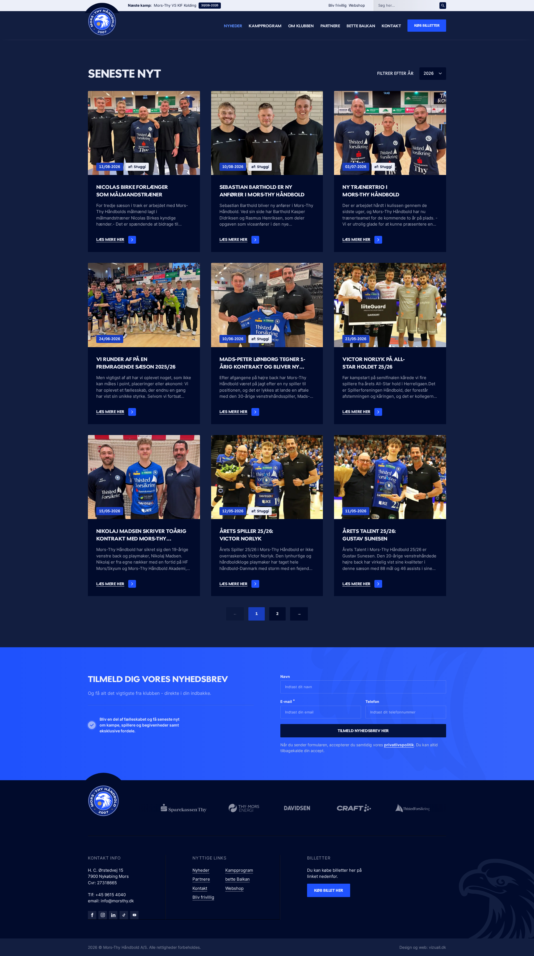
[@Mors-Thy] (134, 915)
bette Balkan (361, 25)
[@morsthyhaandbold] (124, 915)
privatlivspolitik (399, 744)
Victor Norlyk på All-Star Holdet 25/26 (373, 363)
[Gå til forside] (103, 800)
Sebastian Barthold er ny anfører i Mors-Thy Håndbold (262, 191)
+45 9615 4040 (110, 894)
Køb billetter (427, 25)
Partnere (330, 25)
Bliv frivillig (337, 5)
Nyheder (233, 25)
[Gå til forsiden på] (102, 21)
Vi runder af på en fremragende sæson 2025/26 (135, 363)
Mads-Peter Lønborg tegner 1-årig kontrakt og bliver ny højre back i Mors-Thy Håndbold (265, 363)
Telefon (372, 701)
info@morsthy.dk (117, 900)
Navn (285, 676)
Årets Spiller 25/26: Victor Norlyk (246, 535)
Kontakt (391, 25)
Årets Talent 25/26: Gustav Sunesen (369, 535)
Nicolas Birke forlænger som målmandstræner (132, 191)
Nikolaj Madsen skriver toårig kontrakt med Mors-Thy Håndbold (141, 535)
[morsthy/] (102, 915)
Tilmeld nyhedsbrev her (363, 730)
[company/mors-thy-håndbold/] (113, 915)
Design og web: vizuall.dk (422, 947)
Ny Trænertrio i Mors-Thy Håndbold (370, 191)
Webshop (357, 5)
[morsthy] (92, 915)
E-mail (287, 701)
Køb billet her (328, 890)
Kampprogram (265, 25)
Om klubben (301, 25)
